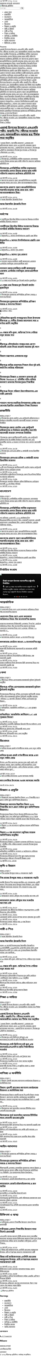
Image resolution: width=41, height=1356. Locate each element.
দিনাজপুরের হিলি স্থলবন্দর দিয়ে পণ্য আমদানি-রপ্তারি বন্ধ (20, 1126)
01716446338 (7, 1336)
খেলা (6, 22)
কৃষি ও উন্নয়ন (9, 29)
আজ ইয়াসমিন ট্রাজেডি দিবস (26, 63)
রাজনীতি (7, 15)
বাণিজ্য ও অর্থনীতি (10, 36)
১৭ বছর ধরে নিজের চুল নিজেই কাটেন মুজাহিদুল (19, 76)
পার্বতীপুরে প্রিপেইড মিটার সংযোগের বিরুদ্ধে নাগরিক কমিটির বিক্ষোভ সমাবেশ (19, 99)
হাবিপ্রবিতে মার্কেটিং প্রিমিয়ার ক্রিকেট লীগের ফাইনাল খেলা (20, 725)
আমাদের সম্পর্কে (6, 3)
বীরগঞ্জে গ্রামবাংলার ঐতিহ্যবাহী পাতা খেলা (15, 730)
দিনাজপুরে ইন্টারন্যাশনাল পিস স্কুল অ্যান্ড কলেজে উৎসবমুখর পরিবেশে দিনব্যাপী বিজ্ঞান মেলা (17, 858)
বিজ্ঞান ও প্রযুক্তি (10, 26)
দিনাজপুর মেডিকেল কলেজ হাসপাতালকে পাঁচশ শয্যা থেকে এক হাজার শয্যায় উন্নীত (18, 1285)
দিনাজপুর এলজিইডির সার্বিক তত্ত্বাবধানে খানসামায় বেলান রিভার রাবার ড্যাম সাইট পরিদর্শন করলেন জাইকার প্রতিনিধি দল (19, 56)
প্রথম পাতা (8, 12)
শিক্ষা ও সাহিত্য (9, 33)
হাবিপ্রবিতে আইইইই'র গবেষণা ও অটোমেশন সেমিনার (19, 852)
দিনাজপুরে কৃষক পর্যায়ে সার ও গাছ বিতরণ (15, 923)
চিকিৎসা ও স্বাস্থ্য (10, 43)
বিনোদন (7, 24)
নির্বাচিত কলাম (9, 38)
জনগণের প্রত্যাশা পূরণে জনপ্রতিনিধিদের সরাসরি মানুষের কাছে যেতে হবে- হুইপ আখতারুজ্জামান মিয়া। (19, 61)
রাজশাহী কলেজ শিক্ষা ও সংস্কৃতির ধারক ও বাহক (17, 1067)
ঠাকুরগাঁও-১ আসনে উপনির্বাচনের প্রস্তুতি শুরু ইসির (16, 69)
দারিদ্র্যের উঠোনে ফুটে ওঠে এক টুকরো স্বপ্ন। (15, 1057)
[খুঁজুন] (22, 8)
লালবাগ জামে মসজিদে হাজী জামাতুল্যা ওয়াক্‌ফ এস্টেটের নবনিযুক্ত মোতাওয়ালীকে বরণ (19, 74)
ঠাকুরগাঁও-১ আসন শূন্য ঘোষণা (15, 104)
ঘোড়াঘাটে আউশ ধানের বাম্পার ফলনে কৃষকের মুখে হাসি (20, 918)
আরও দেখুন (4, 416)
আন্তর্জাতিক (8, 19)
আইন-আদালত (9, 41)
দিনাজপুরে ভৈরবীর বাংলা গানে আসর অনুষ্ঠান (16, 1062)
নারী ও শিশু (8, 31)
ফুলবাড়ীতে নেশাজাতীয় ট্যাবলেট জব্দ (13, 1194)
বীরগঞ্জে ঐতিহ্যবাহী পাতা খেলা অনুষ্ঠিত (13, 734)
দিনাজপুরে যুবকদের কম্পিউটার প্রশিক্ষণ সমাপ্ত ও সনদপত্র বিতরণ (20, 79)
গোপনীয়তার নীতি (5, 1349)
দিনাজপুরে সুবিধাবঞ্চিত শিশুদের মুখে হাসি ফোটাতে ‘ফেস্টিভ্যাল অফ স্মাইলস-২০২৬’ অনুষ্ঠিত (18, 978)
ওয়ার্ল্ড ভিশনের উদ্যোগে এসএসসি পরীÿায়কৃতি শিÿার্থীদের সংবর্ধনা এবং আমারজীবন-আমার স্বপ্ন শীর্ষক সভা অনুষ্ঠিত (20, 51)
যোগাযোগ (16, 3)
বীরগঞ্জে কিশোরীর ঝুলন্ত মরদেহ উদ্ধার (13, 991)
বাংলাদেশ (7, 17)
